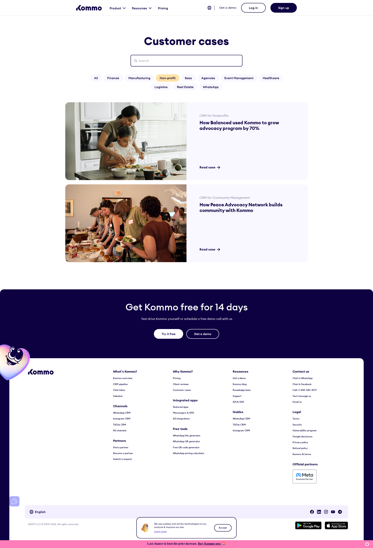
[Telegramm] (340, 512)
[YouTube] (333, 512)
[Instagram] (326, 512)
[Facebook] (312, 512)
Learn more (160, 531)
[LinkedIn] (319, 512)
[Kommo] (89, 8)
